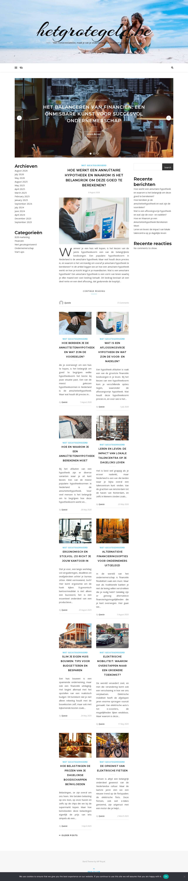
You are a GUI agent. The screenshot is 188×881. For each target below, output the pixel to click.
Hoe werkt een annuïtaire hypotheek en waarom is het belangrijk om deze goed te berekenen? (152, 192)
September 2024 (23, 203)
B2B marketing (22, 237)
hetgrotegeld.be (94, 30)
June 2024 (20, 211)
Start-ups (19, 251)
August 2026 (21, 170)
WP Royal (101, 861)
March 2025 (21, 192)
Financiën (19, 240)
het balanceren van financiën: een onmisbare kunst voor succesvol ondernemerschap (94, 113)
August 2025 (21, 181)
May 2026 (20, 177)
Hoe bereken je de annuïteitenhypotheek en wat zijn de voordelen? (152, 203)
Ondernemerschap (24, 248)
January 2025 (21, 200)
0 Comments (123, 302)
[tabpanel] (94, 118)
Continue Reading (94, 291)
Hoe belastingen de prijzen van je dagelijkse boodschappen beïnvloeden (75, 775)
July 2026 (19, 174)
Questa (67, 302)
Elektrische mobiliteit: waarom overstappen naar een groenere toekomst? (112, 665)
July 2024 (19, 207)
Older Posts (69, 835)
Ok (166, 876)
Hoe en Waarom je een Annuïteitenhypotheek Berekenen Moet (150, 222)
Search (167, 167)
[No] (184, 876)
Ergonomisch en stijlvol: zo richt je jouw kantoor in (75, 556)
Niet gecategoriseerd (94, 100)
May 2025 (20, 185)
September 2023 (23, 222)
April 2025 (20, 189)
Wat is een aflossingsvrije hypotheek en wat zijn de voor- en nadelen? (112, 352)
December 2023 (23, 218)
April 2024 (20, 214)
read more (94, 134)
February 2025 (22, 196)
